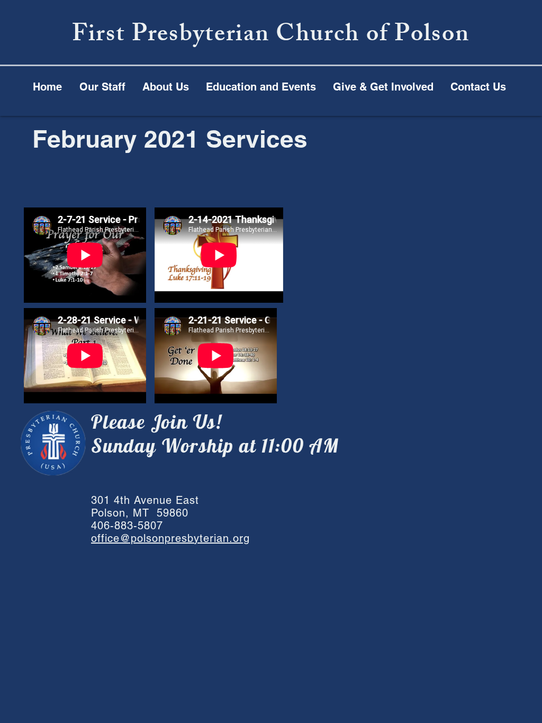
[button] (260, 87)
